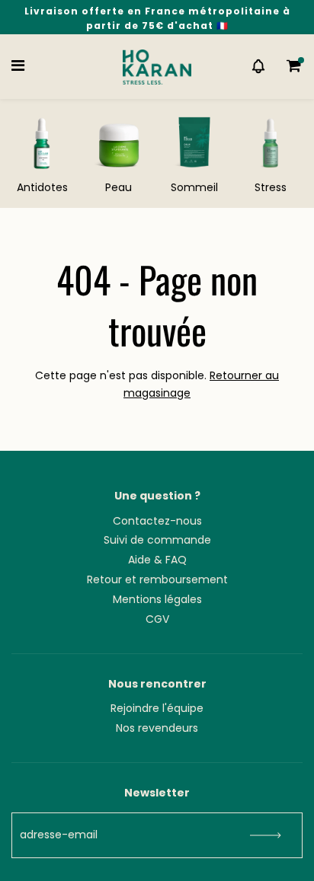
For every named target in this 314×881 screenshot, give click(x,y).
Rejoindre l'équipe (157, 708)
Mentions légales (157, 599)
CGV (157, 619)
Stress (271, 187)
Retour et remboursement (157, 579)
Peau (118, 187)
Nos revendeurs (157, 728)
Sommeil (194, 187)
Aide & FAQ (157, 559)
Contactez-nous (157, 520)
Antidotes (42, 187)
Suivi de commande (157, 539)
